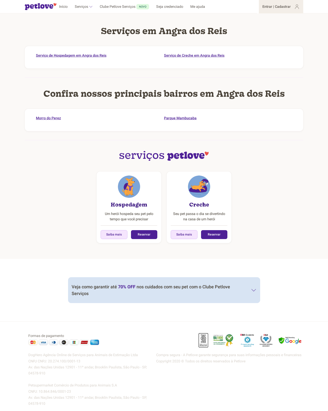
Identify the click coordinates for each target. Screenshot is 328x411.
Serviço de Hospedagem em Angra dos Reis (71, 55)
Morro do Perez (48, 118)
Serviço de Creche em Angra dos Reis (194, 55)
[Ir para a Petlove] (40, 6)
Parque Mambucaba (180, 118)
